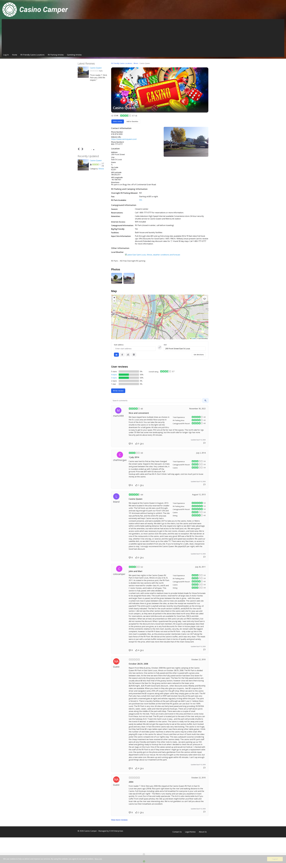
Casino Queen (96, 68)
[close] (144, 854)
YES (140, 200)
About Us (203, 832)
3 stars (114, 378)
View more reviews (119, 820)
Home (14, 55)
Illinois (136, 63)
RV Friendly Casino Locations (32, 55)
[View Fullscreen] (114, 306)
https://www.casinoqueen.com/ (124, 139)
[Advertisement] (143, 36)
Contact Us (177, 832)
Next (82, 149)
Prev (79, 149)
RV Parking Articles (56, 55)
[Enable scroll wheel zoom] (114, 310)
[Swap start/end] (160, 347)
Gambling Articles (74, 55)
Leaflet (193, 338)
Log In (6, 55)
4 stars (114, 374)
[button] (159, 315)
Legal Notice (190, 832)
